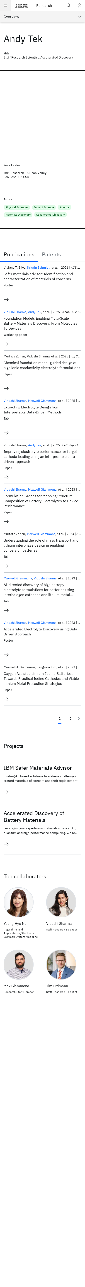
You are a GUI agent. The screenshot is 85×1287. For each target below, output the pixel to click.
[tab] (19, 254)
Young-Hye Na (15, 923)
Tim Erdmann (57, 986)
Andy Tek (34, 312)
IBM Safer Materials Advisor (38, 767)
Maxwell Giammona (42, 401)
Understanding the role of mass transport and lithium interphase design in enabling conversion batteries (41, 545)
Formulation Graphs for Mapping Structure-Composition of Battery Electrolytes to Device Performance (41, 501)
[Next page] (78, 718)
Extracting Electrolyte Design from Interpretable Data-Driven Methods (33, 409)
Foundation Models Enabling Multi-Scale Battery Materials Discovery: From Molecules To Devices (40, 323)
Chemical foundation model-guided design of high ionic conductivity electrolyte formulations (42, 365)
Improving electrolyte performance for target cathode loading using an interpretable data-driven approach (40, 456)
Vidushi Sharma (15, 312)
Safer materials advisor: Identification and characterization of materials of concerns (38, 276)
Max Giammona (16, 986)
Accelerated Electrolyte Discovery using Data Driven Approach (40, 631)
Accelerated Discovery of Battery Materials (34, 816)
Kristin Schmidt (38, 267)
